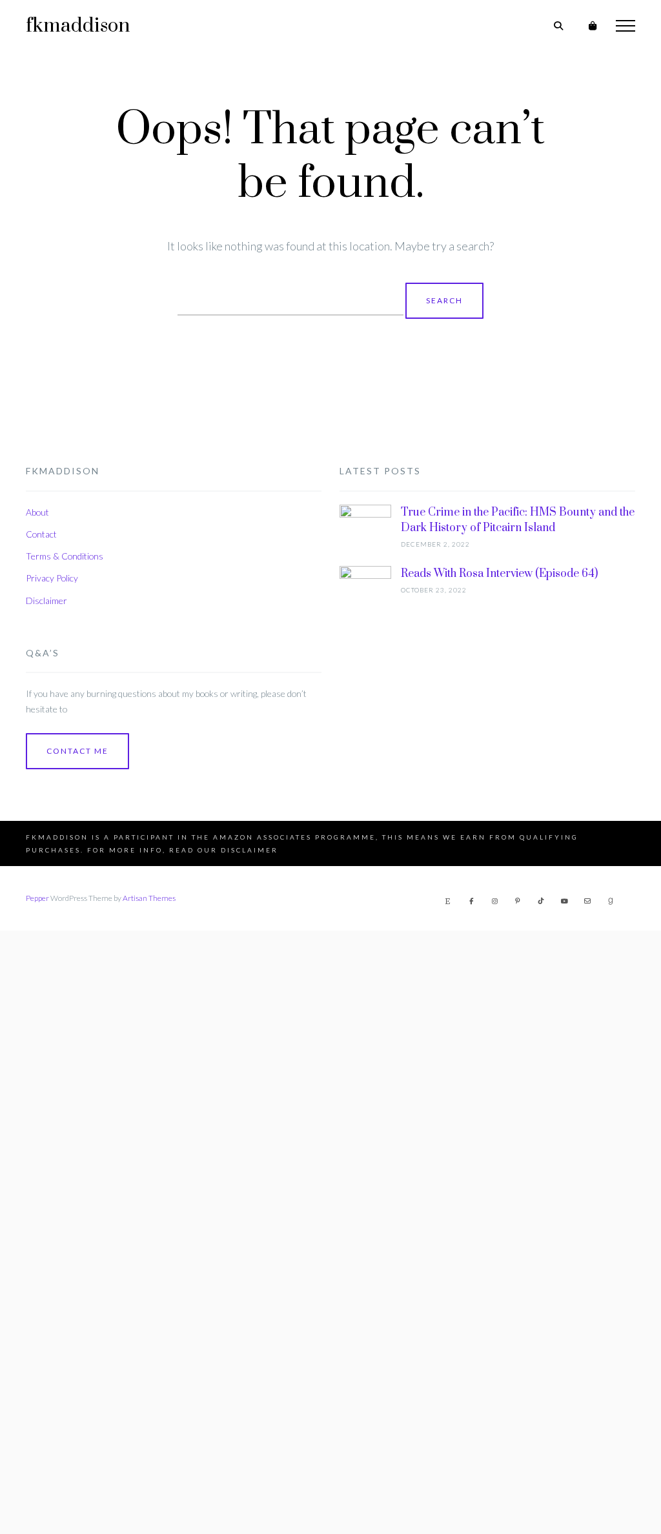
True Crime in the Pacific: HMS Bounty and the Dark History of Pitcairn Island (518, 520)
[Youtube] (564, 901)
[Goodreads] (610, 901)
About (37, 512)
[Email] (587, 901)
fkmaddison (78, 26)
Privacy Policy (52, 577)
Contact (41, 534)
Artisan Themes (149, 898)
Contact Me (77, 751)
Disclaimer (46, 600)
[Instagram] (494, 901)
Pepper (37, 898)
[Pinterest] (517, 901)
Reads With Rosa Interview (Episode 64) (499, 574)
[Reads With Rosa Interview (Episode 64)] (365, 1050)
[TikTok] (541, 901)
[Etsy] (448, 901)
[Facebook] (471, 901)
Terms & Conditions (64, 555)
